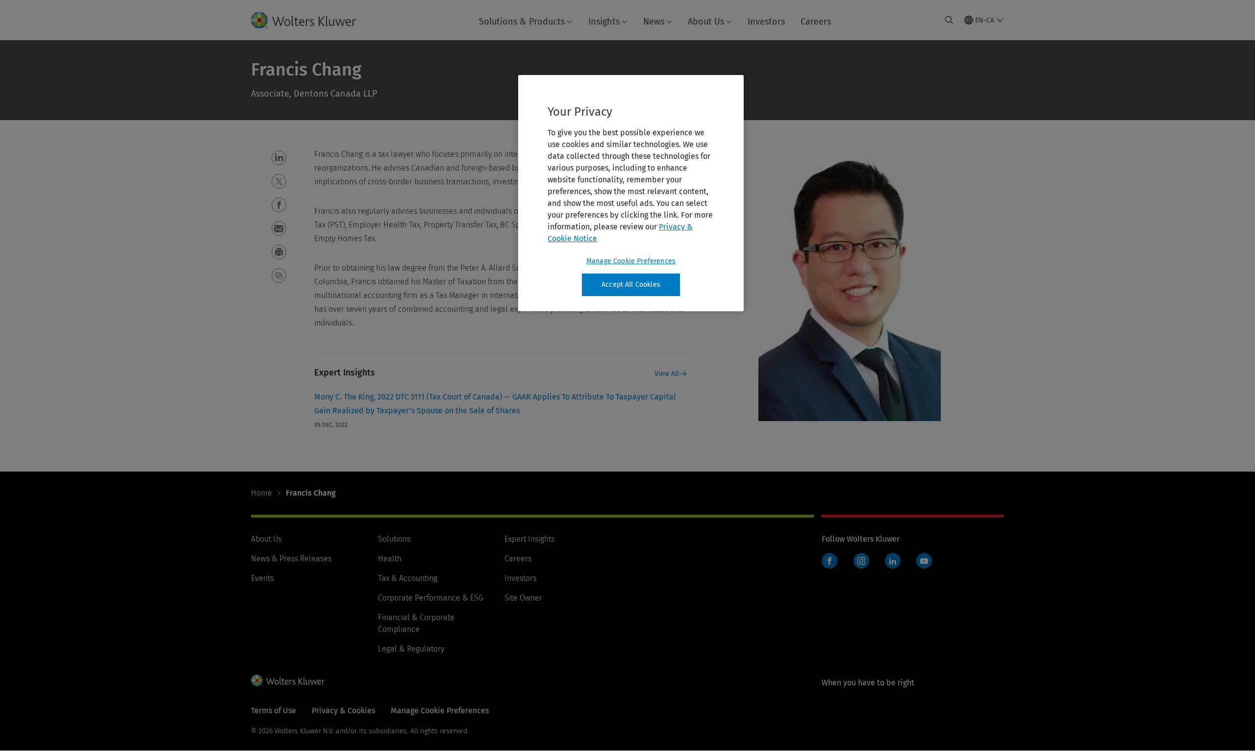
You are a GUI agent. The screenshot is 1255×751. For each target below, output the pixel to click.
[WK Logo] (288, 680)
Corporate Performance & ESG (430, 597)
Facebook (829, 561)
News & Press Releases (291, 558)
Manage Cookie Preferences (631, 261)
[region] (631, 193)
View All (666, 374)
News (653, 21)
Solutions (394, 539)
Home (261, 493)
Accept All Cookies (631, 284)
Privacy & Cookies (343, 710)
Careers (816, 21)
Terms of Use (273, 710)
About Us (706, 21)
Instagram (861, 561)
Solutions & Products (522, 21)
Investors (766, 21)
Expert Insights (529, 539)
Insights (604, 21)
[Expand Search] (949, 20)
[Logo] (311, 20)
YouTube (924, 561)
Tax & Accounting (407, 578)
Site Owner (523, 597)
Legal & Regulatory (411, 648)
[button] (279, 157)
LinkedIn (893, 561)
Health (390, 558)
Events (262, 578)
